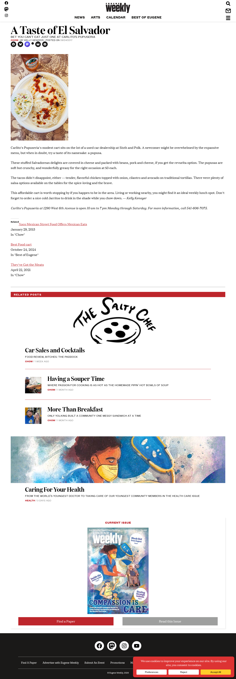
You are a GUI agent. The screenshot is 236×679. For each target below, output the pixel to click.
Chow (14, 40)
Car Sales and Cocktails (55, 349)
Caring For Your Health (54, 489)
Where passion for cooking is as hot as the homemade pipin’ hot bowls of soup (108, 385)
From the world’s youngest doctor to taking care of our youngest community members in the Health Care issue (112, 496)
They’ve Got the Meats (27, 264)
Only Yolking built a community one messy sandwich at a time (94, 415)
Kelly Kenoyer (34, 40)
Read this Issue (170, 621)
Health (30, 500)
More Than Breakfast (75, 409)
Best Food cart (21, 244)
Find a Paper (66, 621)
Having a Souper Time (77, 378)
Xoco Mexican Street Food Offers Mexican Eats (53, 224)
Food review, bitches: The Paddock (51, 356)
